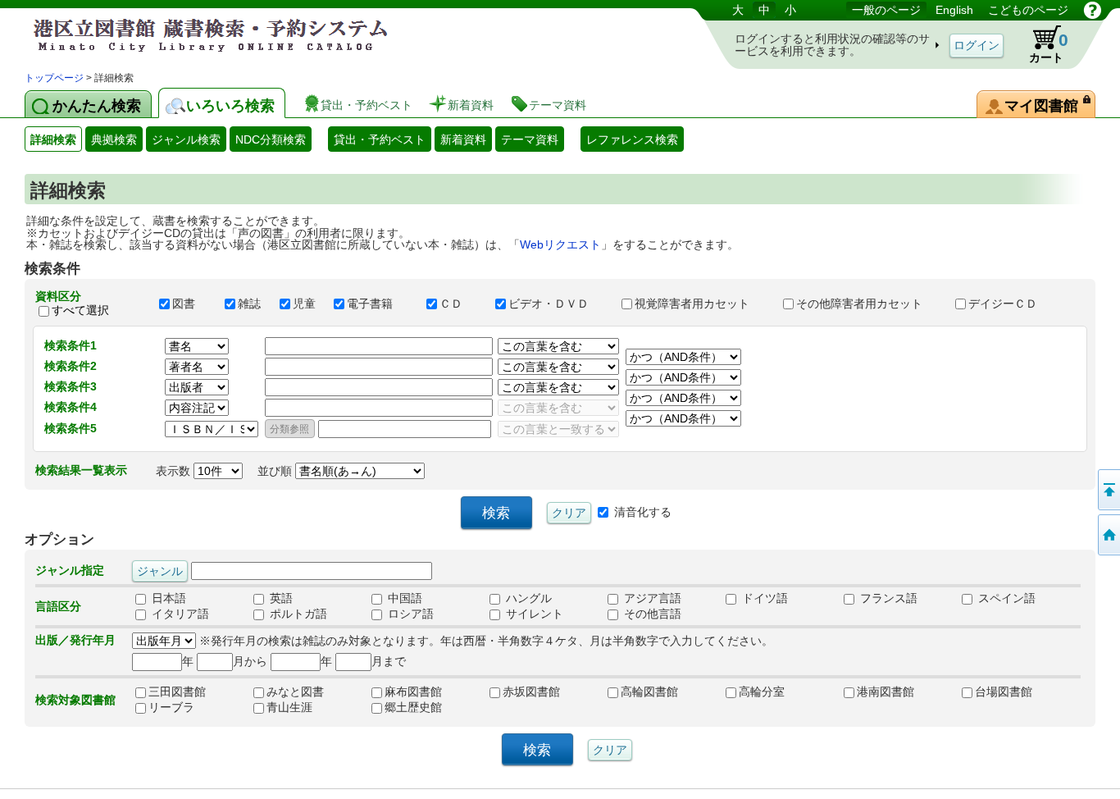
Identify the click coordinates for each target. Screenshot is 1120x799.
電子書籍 (379, 303)
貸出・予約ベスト (380, 139)
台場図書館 (1003, 691)
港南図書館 (885, 691)
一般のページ (886, 9)
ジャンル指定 (69, 570)
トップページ (54, 78)
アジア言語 (651, 598)
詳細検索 (53, 139)
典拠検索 (114, 139)
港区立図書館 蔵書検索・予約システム (197, 35)
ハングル (527, 598)
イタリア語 (178, 613)
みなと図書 (295, 691)
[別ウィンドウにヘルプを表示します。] (1092, 10)
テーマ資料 (529, 139)
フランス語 (887, 598)
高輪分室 (762, 691)
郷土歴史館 (413, 707)
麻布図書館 (413, 691)
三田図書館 (177, 691)
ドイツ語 (763, 598)
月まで (388, 661)
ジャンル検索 (186, 139)
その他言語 (651, 613)
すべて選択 (80, 310)
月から (250, 661)
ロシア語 (409, 613)
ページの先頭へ (1107, 489)
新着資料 (463, 139)
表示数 (174, 470)
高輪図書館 (649, 691)
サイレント (533, 613)
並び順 (276, 470)
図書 (191, 303)
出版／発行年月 (75, 639)
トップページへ (1107, 534)
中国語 (403, 598)
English (954, 9)
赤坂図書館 (531, 691)
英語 (279, 598)
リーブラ (171, 707)
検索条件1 (70, 345)
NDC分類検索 (270, 139)
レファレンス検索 (632, 139)
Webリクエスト (560, 244)
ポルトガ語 (296, 613)
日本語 (167, 598)
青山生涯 (289, 707)
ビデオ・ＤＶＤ (557, 303)
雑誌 (251, 303)
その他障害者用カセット (868, 303)
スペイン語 (1005, 598)
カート (1048, 47)
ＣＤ (459, 303)
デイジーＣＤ (1010, 303)
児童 (306, 303)
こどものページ (1028, 9)
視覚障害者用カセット (701, 303)
